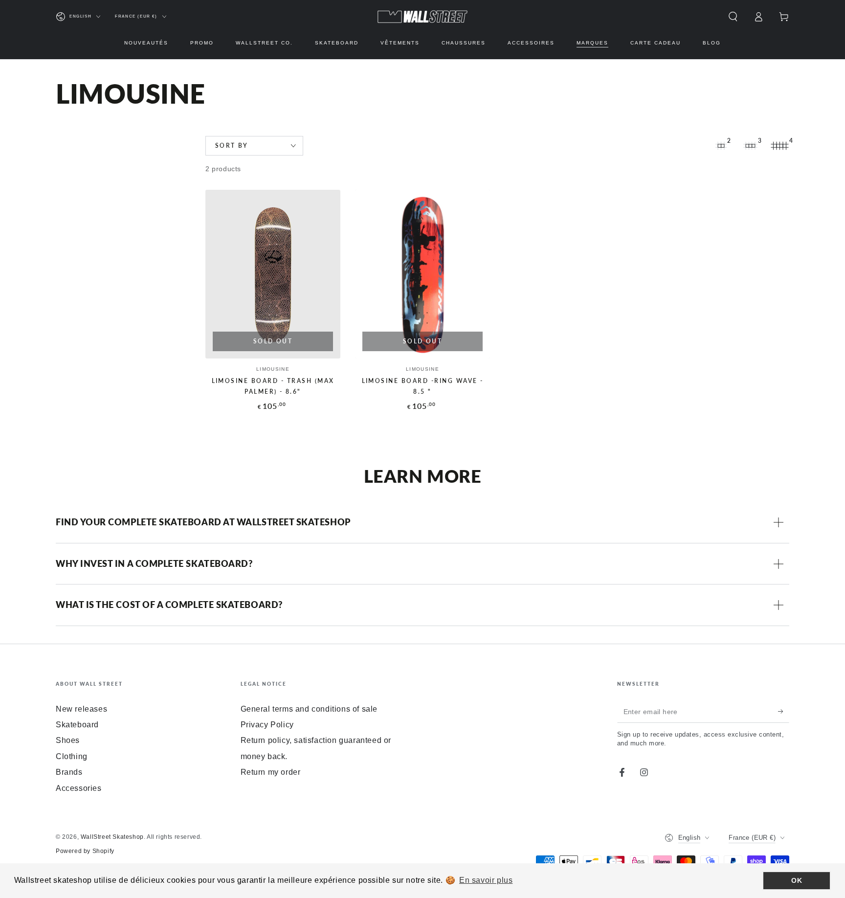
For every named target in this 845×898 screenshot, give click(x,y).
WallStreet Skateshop (112, 836)
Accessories (79, 788)
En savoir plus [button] (485, 880)
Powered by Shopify (85, 851)
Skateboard (77, 724)
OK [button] (796, 880)
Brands (69, 772)
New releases (81, 709)
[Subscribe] (783, 711)
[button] (733, 16)
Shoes (68, 740)
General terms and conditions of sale (309, 709)
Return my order (271, 772)
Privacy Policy (267, 724)
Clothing (72, 756)
